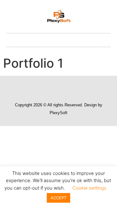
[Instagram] (52, 87)
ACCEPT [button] (58, 197)
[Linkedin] (64, 87)
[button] (58, 38)
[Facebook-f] (40, 87)
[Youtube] (76, 87)
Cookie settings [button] (89, 188)
